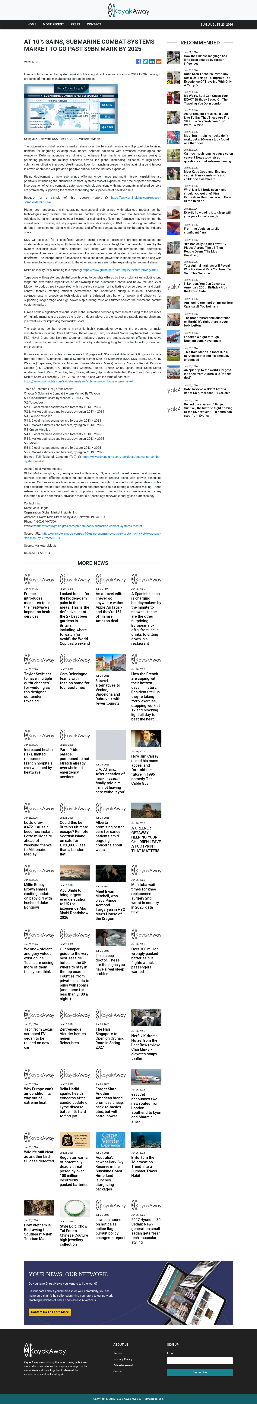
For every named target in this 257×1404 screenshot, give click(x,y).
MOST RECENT (53, 24)
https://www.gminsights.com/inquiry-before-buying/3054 (120, 270)
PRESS (75, 24)
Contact (118, 1371)
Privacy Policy (122, 1359)
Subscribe (200, 1372)
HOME (31, 24)
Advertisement (123, 1365)
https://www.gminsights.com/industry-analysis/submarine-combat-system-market (78, 381)
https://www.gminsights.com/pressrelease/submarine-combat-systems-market (89, 526)
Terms (117, 1353)
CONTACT (94, 24)
